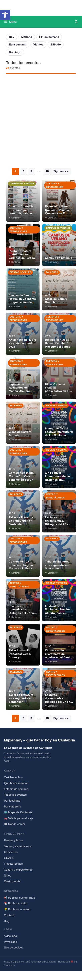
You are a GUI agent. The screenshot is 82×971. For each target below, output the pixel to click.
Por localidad (12, 800)
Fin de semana (49, 36)
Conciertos (11, 852)
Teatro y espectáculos (17, 846)
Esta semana (17, 44)
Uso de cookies (13, 947)
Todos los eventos (15, 794)
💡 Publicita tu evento (17, 909)
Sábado (56, 44)
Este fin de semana (16, 788)
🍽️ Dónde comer (14, 823)
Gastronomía (12, 881)
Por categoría (12, 806)
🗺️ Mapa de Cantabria (18, 812)
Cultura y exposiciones (18, 869)
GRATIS (9, 857)
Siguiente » (61, 171)
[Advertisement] (41, 121)
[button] (5, 15)
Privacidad (10, 941)
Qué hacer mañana (16, 783)
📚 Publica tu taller (15, 903)
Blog (7, 921)
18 (47, 171)
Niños (7, 875)
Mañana (26, 36)
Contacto (9, 915)
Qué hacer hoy (13, 777)
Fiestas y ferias (13, 840)
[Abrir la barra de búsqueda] (76, 22)
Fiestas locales (13, 863)
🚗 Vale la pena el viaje (18, 818)
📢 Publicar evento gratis (19, 897)
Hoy (11, 36)
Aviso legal (11, 935)
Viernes (38, 44)
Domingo (15, 52)
